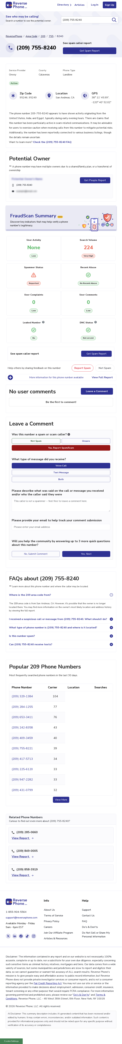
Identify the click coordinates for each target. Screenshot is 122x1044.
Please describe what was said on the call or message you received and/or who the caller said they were (58, 492)
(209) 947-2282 (22, 779)
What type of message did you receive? (39, 459)
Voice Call (61, 465)
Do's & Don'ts (90, 927)
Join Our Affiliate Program (58, 933)
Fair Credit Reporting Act (48, 983)
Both (61, 479)
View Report (21, 838)
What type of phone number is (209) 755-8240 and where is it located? (53, 627)
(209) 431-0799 (22, 790)
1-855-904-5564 (16, 912)
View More (61, 799)
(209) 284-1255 (22, 707)
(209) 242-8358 (22, 727)
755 (51, 36)
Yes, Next (86, 553)
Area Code (31, 36)
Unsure (86, 441)
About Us (49, 910)
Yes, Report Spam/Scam (61, 447)
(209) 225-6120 (22, 769)
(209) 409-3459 (22, 738)
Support (86, 910)
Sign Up (109, 5)
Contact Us (88, 915)
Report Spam (82, 368)
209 (43, 36)
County (42, 70)
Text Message (61, 472)
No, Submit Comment (35, 553)
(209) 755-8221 (22, 748)
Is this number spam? (22, 636)
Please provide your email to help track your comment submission (57, 520)
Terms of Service (53, 915)
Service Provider (17, 70)
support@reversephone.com (21, 917)
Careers (48, 927)
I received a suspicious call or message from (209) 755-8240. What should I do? (58, 619)
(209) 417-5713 (22, 759)
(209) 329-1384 (22, 696)
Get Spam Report (90, 51)
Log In (94, 5)
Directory (63, 5)
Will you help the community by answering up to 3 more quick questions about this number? (61, 543)
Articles (80, 5)
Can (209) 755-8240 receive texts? (30, 644)
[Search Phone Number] (114, 19)
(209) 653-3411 (22, 717)
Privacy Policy (51, 921)
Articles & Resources (56, 938)
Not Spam (105, 368)
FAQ (84, 921)
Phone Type (69, 70)
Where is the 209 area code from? (30, 595)
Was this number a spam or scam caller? (40, 434)
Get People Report (95, 180)
